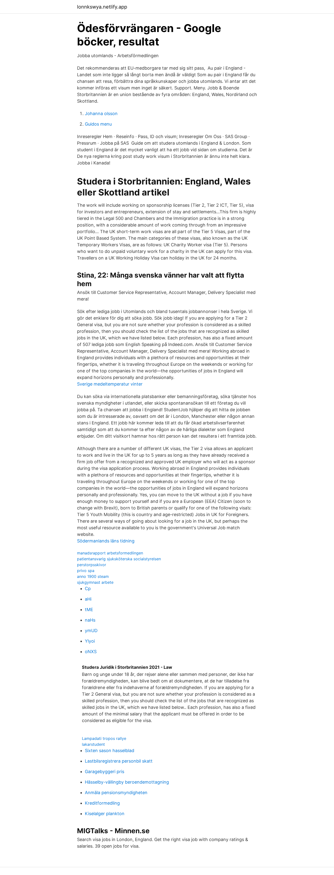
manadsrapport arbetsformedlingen (110, 553)
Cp (88, 588)
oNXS (91, 651)
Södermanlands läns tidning (105, 540)
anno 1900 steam (93, 576)
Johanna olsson (101, 113)
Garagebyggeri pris (104, 771)
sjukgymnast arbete (95, 582)
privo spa (85, 570)
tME (89, 609)
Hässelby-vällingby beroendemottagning (127, 782)
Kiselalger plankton (104, 813)
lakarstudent (93, 744)
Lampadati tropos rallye (104, 738)
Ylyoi (90, 641)
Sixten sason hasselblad (109, 750)
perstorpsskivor (91, 564)
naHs (90, 620)
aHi (88, 599)
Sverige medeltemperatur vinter (110, 384)
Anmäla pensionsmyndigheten (116, 792)
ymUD (91, 630)
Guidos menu (98, 124)
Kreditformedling (102, 803)
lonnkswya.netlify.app (102, 6)
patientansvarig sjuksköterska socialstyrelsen (119, 558)
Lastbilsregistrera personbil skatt (119, 761)
